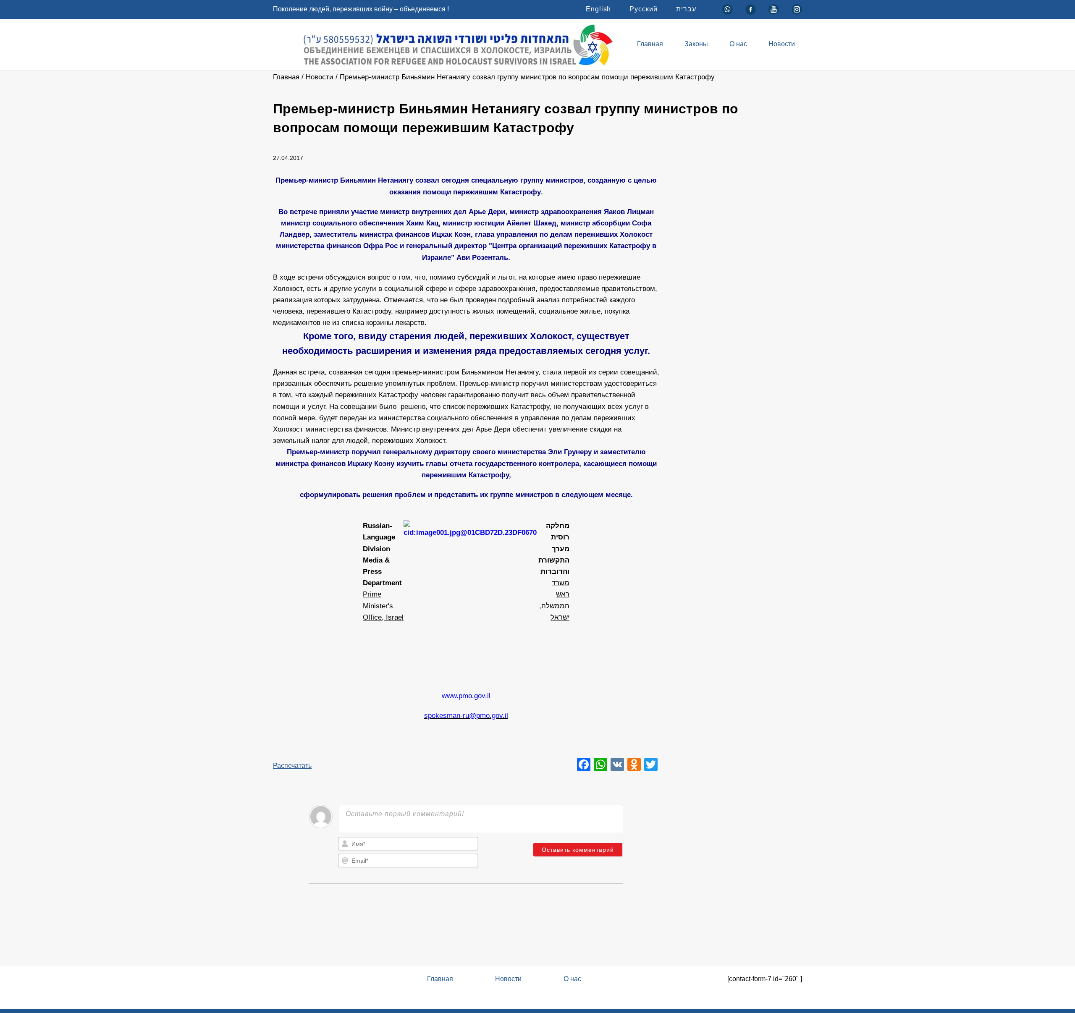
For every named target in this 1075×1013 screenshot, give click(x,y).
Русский (643, 9)
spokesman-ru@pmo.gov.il (466, 716)
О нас (738, 43)
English (598, 9)
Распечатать (292, 765)
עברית (686, 9)
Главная (650, 43)
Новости (781, 43)
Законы (696, 43)
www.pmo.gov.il (466, 696)
